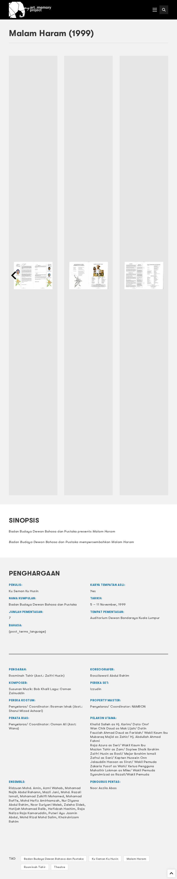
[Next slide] (162, 275)
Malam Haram (136, 858)
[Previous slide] (14, 275)
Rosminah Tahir (35, 867)
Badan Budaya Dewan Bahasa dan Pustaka (54, 858)
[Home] (30, 10)
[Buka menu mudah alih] (155, 9)
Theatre (59, 867)
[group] (33, 275)
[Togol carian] (164, 9)
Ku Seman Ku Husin (105, 858)
